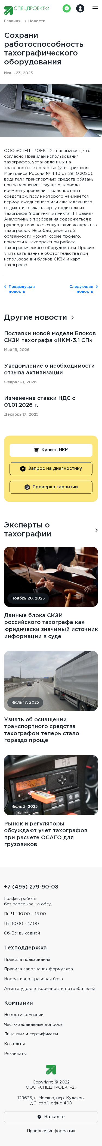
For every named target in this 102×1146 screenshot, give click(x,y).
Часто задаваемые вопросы (33, 1024)
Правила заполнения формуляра (38, 969)
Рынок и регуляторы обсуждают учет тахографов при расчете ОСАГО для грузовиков (45, 834)
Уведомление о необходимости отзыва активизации (49, 369)
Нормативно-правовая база (33, 979)
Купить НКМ (55, 450)
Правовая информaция (51, 1131)
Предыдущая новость (21, 289)
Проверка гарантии (55, 487)
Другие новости (35, 317)
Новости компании (24, 1015)
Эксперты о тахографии (27, 530)
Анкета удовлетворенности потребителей (49, 988)
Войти (80, 8)
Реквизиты (15, 1053)
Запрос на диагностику (55, 469)
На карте (54, 1117)
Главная (12, 21)
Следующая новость (81, 289)
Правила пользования (27, 959)
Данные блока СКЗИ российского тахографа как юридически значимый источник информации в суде (51, 626)
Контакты (14, 1044)
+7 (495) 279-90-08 (31, 886)
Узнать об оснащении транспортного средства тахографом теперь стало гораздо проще (41, 730)
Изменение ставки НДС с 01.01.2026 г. (39, 402)
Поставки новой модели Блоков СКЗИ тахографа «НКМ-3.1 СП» (50, 337)
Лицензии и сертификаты (31, 1034)
